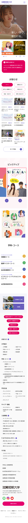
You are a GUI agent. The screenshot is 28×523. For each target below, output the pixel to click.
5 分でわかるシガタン (8, 438)
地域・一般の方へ (13, 329)
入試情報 (4, 415)
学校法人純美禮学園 (8, 465)
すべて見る (13, 149)
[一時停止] (20, 56)
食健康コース (8, 364)
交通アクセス (18, 346)
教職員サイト (14, 510)
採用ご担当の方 (19, 94)
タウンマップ (6, 400)
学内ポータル (3, 510)
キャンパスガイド (7, 391)
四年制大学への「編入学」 (7, 410)
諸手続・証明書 (19, 391)
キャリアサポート (6, 407)
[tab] (3, 56)
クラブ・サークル (6, 393)
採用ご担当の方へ (13, 333)
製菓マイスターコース (9, 366)
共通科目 (5, 380)
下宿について (19, 393)
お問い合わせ (13, 503)
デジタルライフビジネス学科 (9, 361)
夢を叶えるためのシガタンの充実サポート (12, 446)
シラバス (9, 510)
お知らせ (4, 339)
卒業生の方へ (13, 324)
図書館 (4, 468)
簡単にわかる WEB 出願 (9, 433)
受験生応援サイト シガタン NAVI (13, 316)
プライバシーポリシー (22, 510)
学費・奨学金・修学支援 (8, 426)
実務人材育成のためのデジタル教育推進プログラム (14, 383)
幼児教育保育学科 (7, 374)
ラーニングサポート (7, 396)
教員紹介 (5, 354)
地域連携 (18, 351)
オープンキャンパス (7, 418)
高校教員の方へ (6, 428)
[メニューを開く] (24, 2)
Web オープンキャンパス (9, 423)
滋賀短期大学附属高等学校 (9, 474)
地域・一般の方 (7, 94)
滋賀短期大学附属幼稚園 (9, 478)
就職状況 (18, 407)
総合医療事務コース (9, 369)
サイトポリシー (13, 513)
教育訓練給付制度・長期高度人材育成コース (13, 431)
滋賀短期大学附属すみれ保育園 (10, 481)
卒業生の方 (19, 89)
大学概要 (5, 346)
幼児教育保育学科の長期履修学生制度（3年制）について (15, 377)
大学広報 (18, 349)
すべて (7, 84)
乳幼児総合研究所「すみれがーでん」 (11, 471)
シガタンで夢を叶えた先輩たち (10, 443)
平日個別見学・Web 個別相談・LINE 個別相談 (14, 421)
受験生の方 (19, 84)
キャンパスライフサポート (20, 397)
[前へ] (16, 56)
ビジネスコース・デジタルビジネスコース (14, 371)
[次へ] (24, 56)
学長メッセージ (6, 349)
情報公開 (5, 351)
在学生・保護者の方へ (13, 320)
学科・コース (5, 359)
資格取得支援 (19, 409)
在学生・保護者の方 (7, 89)
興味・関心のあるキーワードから (10, 441)
